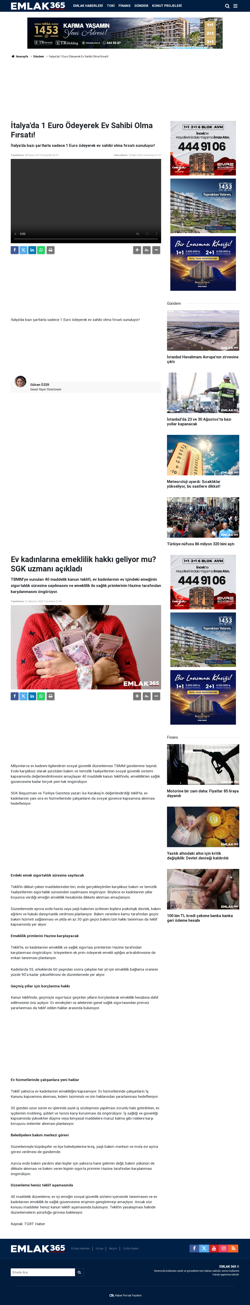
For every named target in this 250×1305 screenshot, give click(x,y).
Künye (99, 1248)
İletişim (113, 1248)
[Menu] (235, 6)
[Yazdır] (50, 250)
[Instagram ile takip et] (224, 1248)
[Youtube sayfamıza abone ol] (214, 1248)
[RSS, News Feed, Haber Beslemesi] (233, 1248)
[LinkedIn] (32, 250)
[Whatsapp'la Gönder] (41, 250)
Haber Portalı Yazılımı (128, 1295)
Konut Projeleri (167, 6)
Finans (124, 6)
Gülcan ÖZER (39, 385)
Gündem (141, 6)
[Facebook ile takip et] (194, 1248)
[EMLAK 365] (38, 5)
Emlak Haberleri (88, 6)
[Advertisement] (125, 91)
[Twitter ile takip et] (204, 1248)
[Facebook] (15, 250)
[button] (137, 250)
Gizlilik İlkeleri (131, 1248)
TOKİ (111, 6)
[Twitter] (23, 250)
